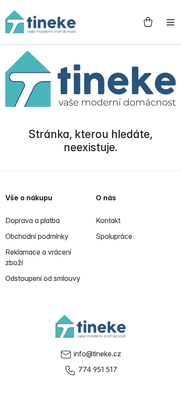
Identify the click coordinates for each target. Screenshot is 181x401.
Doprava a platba (32, 220)
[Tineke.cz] (90, 326)
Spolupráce (114, 236)
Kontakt (108, 220)
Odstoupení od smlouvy (42, 278)
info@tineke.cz (97, 353)
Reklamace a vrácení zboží (38, 257)
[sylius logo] (40, 22)
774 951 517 (97, 369)
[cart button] (148, 22)
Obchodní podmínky (37, 236)
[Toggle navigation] (170, 22)
